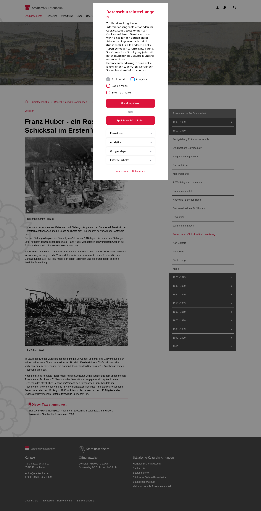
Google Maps (119, 86)
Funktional (118, 79)
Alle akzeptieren (130, 103)
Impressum (122, 170)
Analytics (141, 79)
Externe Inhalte (121, 92)
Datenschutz (138, 170)
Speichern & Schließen (130, 120)
